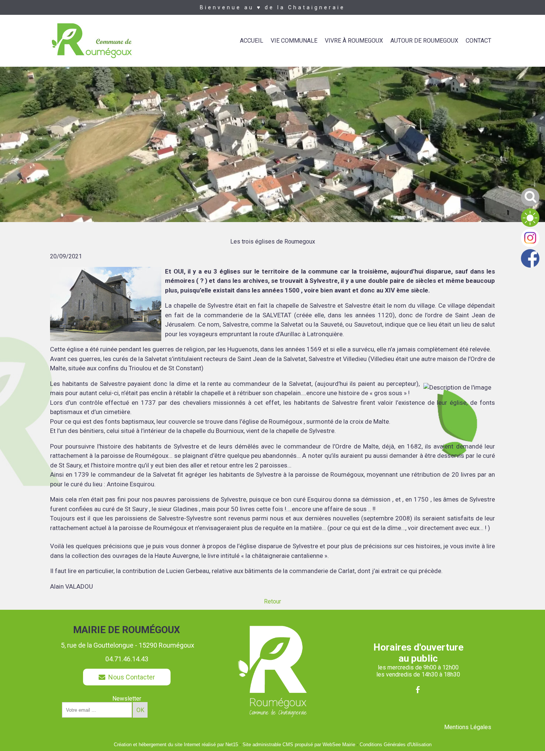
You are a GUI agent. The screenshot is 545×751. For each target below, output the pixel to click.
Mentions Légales (467, 727)
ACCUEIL (251, 40)
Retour (272, 601)
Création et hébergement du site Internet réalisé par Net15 (176, 744)
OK (140, 710)
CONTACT (478, 40)
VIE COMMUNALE (294, 40)
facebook (417, 689)
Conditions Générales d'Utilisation (396, 744)
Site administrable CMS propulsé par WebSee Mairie (298, 744)
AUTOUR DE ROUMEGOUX (424, 40)
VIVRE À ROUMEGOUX (354, 40)
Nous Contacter (130, 677)
